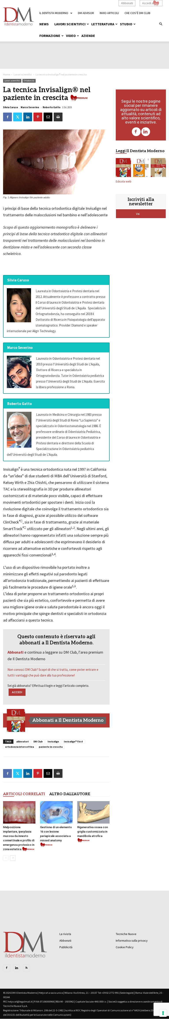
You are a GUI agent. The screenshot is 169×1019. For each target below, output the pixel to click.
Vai (138, 214)
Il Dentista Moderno (53, 13)
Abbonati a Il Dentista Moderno (67, 720)
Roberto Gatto (52, 107)
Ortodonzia (29, 80)
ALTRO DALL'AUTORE (69, 794)
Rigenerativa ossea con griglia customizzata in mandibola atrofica (92, 832)
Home (6, 74)
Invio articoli (109, 13)
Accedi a (147, 3)
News (44, 24)
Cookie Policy (125, 947)
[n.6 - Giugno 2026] (140, 168)
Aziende (88, 35)
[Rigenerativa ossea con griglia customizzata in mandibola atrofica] (93, 812)
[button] (160, 24)
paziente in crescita (50, 746)
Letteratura (102, 24)
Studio (126, 24)
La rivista (65, 934)
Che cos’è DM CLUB (137, 13)
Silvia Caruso (10, 107)
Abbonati (127, 3)
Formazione (49, 35)
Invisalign (53, 741)
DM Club (38, 741)
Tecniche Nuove (126, 934)
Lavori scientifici (70, 24)
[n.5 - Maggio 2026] (158, 168)
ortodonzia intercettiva (19, 746)
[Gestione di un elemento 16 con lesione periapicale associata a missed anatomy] (56, 812)
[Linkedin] (145, 131)
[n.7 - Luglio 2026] (16, 720)
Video (71, 35)
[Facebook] (136, 131)
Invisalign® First (73, 741)
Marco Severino (30, 107)
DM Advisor (86, 13)
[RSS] (26, 968)
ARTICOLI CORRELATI (24, 794)
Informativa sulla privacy (132, 940)
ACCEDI (17, 692)
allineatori (22, 741)
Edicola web (123, 181)
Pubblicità (65, 947)
